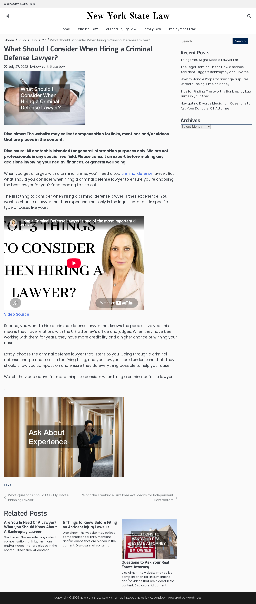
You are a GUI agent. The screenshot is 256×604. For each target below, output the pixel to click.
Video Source (16, 314)
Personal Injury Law (120, 29)
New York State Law (128, 16)
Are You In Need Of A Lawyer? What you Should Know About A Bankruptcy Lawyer (30, 527)
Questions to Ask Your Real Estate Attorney (145, 564)
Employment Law (181, 29)
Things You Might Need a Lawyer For (209, 60)
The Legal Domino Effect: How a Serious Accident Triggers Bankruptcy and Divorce (215, 69)
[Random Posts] (7, 16)
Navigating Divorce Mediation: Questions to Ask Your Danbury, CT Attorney (216, 105)
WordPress (194, 598)
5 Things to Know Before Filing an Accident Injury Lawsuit (90, 524)
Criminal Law (87, 29)
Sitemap (117, 598)
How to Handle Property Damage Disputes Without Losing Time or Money (214, 81)
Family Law (152, 29)
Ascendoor (158, 598)
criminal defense (137, 173)
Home (65, 29)
